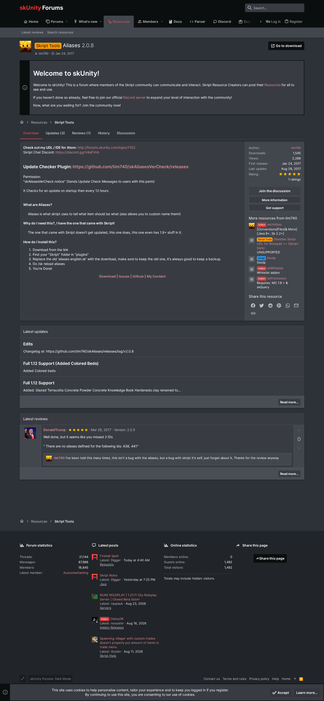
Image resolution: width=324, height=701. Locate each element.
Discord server (134, 97)
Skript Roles (108, 575)
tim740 (43, 53)
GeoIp (267, 258)
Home (286, 679)
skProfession (272, 278)
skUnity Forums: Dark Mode (50, 679)
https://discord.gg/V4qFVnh (77, 152)
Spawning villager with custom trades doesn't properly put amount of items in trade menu (129, 642)
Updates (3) (55, 133)
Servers (105, 608)
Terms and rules (234, 679)
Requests (107, 564)
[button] (67, 21)
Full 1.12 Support (38, 383)
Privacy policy (259, 679)
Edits (28, 344)
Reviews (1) (81, 133)
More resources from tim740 (273, 218)
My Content (156, 276)
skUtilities (270, 224)
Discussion (126, 133)
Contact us (212, 679)
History (104, 133)
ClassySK (112, 619)
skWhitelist (270, 268)
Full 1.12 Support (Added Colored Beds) (61, 363)
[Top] (295, 678)
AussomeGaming (75, 573)
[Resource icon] (252, 240)
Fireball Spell (109, 556)
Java (103, 584)
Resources (272, 85)
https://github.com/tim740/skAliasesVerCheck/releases (131, 166)
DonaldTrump (54, 430)
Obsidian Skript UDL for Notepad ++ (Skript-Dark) (278, 243)
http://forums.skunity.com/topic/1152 (106, 147)
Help (275, 679)
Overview (31, 133)
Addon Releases (112, 627)
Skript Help (108, 656)
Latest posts (108, 545)
